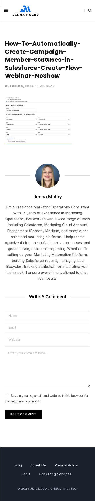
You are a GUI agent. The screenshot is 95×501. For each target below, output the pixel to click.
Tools (25, 474)
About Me (38, 465)
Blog (18, 465)
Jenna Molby (47, 196)
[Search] (88, 10)
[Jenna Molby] (25, 10)
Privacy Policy (66, 465)
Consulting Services (55, 474)
